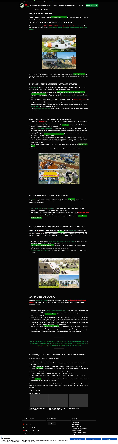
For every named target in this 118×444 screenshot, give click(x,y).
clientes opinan (35, 106)
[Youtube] (54, 423)
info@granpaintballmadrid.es (27, 1)
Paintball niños (75, 424)
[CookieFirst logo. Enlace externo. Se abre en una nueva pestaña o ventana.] (1, 437)
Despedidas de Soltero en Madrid (79, 428)
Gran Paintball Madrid (41, 300)
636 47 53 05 (28, 424)
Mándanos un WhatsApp (31, 427)
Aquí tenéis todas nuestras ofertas (40, 250)
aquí (45, 123)
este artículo (72, 230)
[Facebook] (49, 423)
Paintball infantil (34, 199)
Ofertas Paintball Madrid (77, 430)
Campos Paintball (76, 422)
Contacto (82, 5)
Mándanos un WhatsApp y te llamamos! (43, 1)
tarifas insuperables (44, 215)
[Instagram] (51, 423)
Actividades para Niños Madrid (79, 432)
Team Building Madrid (77, 426)
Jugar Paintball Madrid (74, 408)
